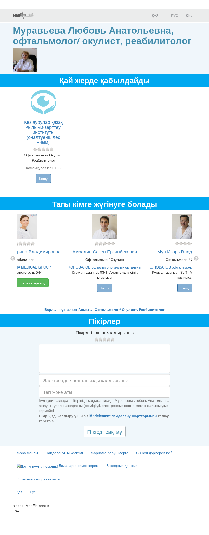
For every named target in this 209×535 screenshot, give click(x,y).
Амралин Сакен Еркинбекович (104, 251)
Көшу (43, 178)
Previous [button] (12, 258)
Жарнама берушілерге (109, 452)
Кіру (189, 15)
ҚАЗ (154, 15)
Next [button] (196, 258)
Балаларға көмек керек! (78, 465)
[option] (104, 259)
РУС (174, 15)
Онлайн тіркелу (32, 282)
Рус (33, 491)
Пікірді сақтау (104, 431)
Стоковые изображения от (38, 478)
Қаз (19, 491)
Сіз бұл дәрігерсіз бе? (154, 452)
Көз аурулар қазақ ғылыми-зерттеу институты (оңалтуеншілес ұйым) (43, 131)
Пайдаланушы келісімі (64, 452)
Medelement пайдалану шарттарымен (123, 415)
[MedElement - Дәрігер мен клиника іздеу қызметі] (23, 15)
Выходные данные (121, 465)
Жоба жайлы (27, 452)
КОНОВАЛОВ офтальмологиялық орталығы (104, 267)
